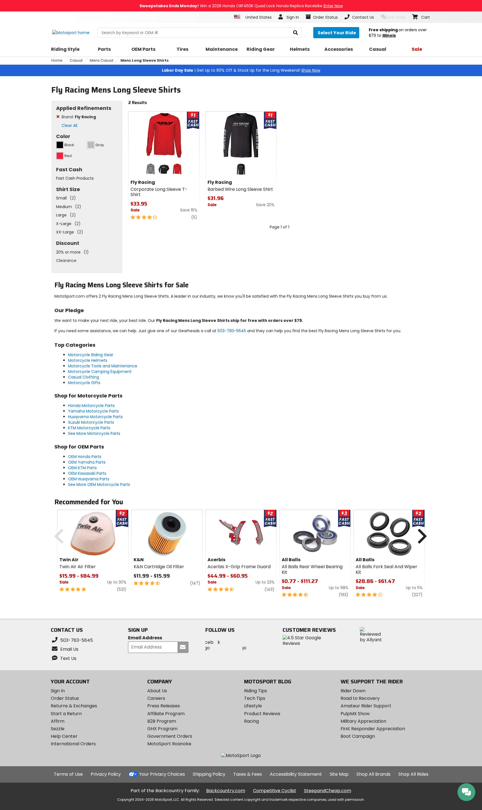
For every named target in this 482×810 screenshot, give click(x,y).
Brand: (79, 117)
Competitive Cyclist (274, 790)
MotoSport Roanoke (169, 744)
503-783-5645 (232, 331)
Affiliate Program (166, 713)
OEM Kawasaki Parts (87, 473)
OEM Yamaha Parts (86, 462)
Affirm (57, 721)
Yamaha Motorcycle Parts (93, 411)
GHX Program (162, 728)
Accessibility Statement (296, 774)
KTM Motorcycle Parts (89, 428)
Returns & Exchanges (74, 706)
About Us (157, 691)
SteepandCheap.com (327, 790)
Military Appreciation (363, 721)
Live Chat (396, 17)
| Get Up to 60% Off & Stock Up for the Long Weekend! (241, 70)
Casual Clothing (83, 377)
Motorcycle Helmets (87, 360)
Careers (156, 698)
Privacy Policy (106, 774)
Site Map (339, 774)
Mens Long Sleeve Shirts (144, 60)
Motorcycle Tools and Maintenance (102, 366)
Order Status (65, 698)
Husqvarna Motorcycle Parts (95, 417)
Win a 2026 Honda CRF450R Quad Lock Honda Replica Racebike (241, 6)
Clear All (69, 125)
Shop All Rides (413, 774)
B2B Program (161, 721)
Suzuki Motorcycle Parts (91, 422)
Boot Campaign (358, 736)
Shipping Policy (209, 774)
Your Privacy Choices (162, 774)
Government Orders (169, 736)
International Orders (73, 744)
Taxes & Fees (247, 774)
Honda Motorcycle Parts (91, 405)
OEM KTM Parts (82, 468)
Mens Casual (101, 60)
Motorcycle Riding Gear (90, 355)
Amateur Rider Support (366, 706)
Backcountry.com (225, 790)
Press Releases (163, 706)
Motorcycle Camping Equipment (100, 371)
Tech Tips (254, 698)
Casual (76, 60)
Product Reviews (262, 713)
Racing (251, 721)
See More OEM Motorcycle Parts (99, 484)
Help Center (64, 736)
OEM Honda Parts (84, 456)
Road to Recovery (360, 698)
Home (56, 60)
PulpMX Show (355, 713)
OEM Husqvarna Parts (88, 479)
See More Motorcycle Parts (94, 433)
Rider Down (353, 691)
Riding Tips (255, 691)
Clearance (66, 260)
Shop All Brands (373, 774)
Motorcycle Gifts (84, 382)
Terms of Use (68, 774)
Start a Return (66, 713)
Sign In (58, 691)
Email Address (145, 638)
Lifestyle (253, 706)
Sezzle (57, 728)
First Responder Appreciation (373, 728)
